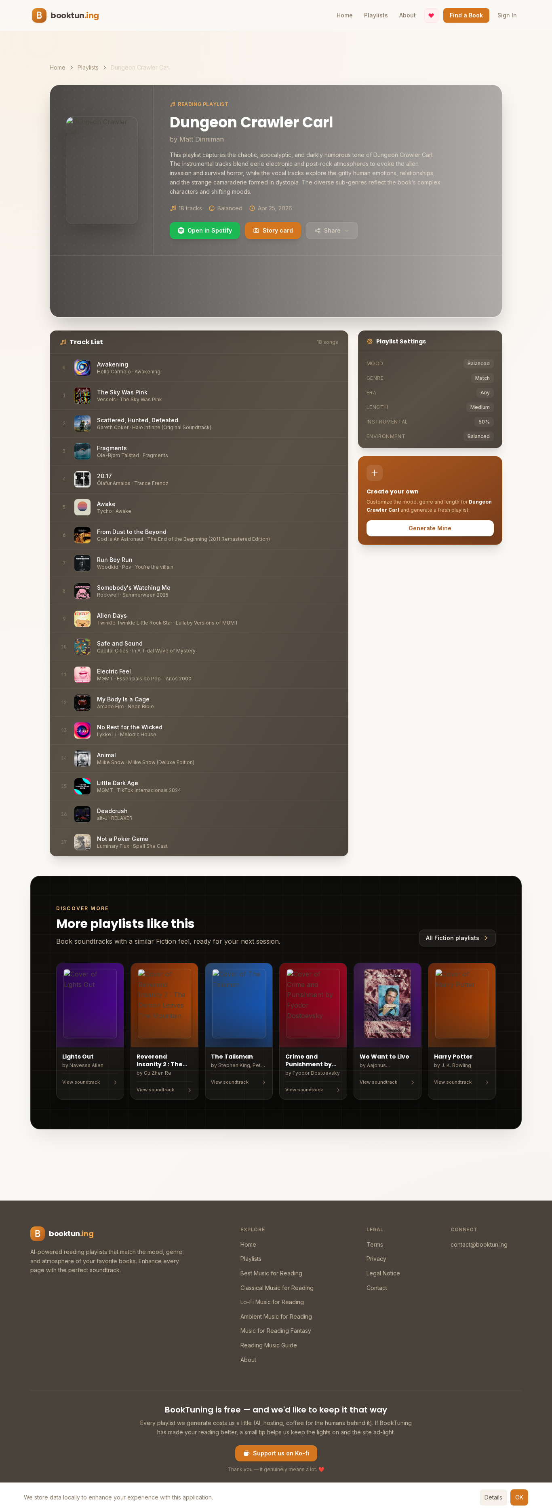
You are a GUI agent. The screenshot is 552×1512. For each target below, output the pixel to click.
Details (493, 1497)
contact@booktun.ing (479, 1244)
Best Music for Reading (271, 1273)
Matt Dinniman (201, 139)
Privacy (376, 1258)
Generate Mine (430, 528)
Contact (377, 1287)
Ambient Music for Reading (276, 1316)
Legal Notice (383, 1273)
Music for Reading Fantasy (275, 1330)
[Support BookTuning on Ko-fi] (431, 15)
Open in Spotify (210, 230)
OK (519, 1497)
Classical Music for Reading (277, 1287)
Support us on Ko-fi (281, 1453)
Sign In (507, 15)
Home (345, 15)
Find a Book (466, 15)
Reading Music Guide (268, 1345)
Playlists (376, 15)
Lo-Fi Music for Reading (272, 1301)
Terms (375, 1244)
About (407, 15)
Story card (278, 230)
